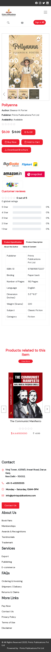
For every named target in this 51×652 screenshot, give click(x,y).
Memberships (9, 526)
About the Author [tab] (11, 247)
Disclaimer (7, 627)
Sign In (38, 22)
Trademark (7, 542)
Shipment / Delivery (12, 586)
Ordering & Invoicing (12, 581)
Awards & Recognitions (14, 531)
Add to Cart (33, 142)
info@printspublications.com (20, 495)
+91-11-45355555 (14, 483)
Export (5, 556)
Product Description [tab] (34, 242)
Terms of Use (8, 622)
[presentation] (3, 409)
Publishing (7, 561)
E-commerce (8, 567)
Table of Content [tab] (29, 247)
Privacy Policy (9, 616)
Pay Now (6, 605)
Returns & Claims (10, 592)
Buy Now (11, 142)
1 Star (4, 228)
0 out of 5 (22, 197)
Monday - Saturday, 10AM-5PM (21, 489)
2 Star (5, 223)
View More (25, 361)
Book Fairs (7, 520)
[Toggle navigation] (45, 12)
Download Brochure (17, 149)
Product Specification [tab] (13, 242)
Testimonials (8, 537)
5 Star (5, 206)
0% (47, 206)
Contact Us (10, 505)
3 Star (5, 217)
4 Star (5, 212)
